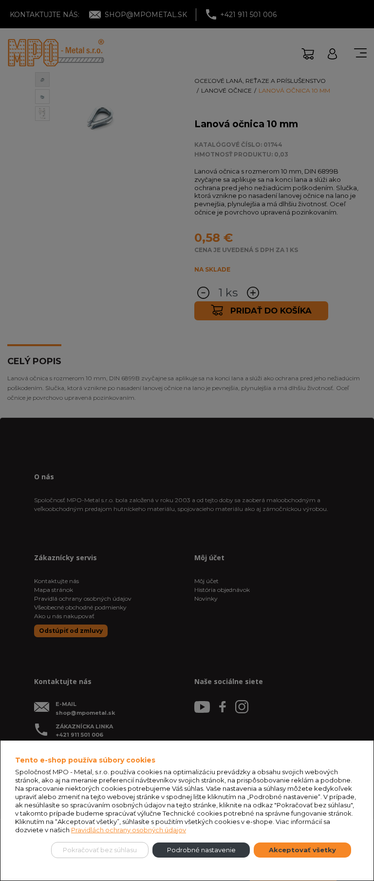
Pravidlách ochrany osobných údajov (128, 830)
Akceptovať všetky (302, 850)
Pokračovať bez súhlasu (100, 850)
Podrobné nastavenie (201, 850)
